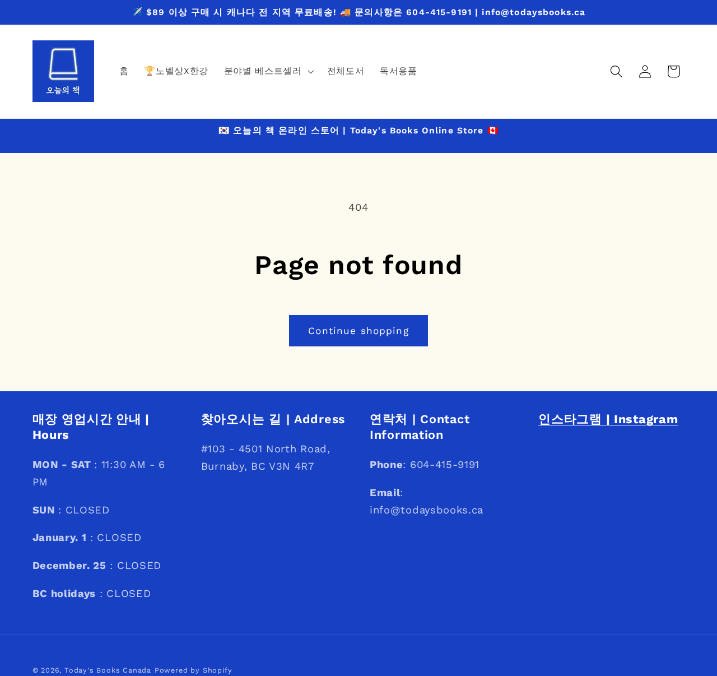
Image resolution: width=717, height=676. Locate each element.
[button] (267, 71)
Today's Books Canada (107, 670)
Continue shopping (358, 330)
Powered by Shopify (193, 670)
